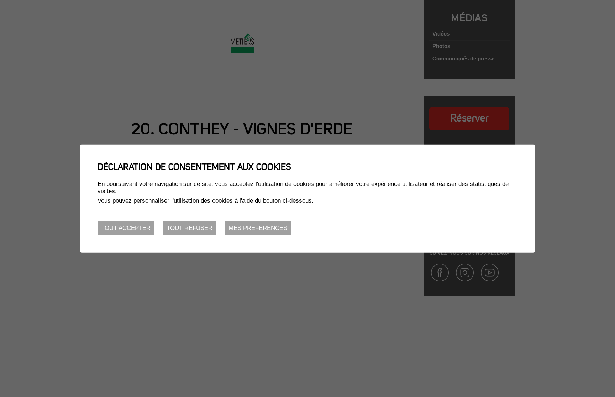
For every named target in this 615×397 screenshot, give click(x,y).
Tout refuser (189, 228)
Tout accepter (126, 228)
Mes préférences (257, 228)
